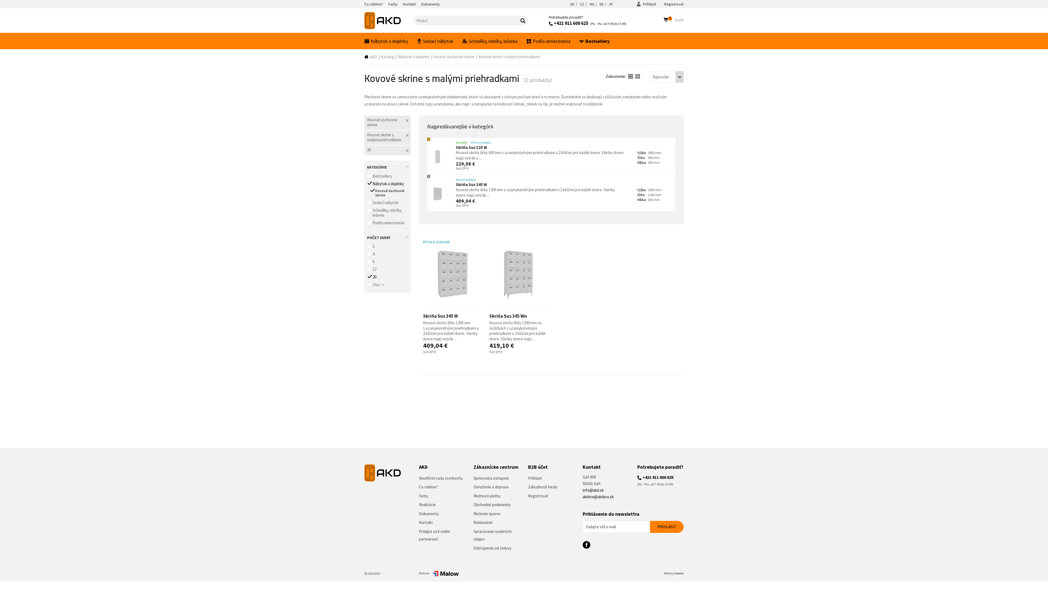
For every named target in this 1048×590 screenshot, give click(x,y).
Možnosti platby (487, 495)
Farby (423, 495)
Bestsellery (597, 41)
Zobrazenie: (616, 76)
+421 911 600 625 (570, 23)
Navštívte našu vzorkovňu (441, 478)
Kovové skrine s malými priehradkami (509, 56)
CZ (582, 4)
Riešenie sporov (487, 513)
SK (572, 4)
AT (611, 4)
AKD (373, 57)
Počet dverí (378, 237)
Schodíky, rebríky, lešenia (493, 41)
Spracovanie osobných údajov (493, 535)
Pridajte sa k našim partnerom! (434, 535)
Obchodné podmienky (492, 504)
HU (592, 4)
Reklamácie (483, 522)
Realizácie (427, 504)
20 (369, 149)
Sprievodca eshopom (491, 478)
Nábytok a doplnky (389, 41)
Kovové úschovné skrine (454, 56)
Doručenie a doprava (491, 486)
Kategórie (377, 167)
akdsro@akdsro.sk (598, 496)
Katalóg (387, 56)
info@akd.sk (593, 490)
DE (602, 4)
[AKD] (388, 20)
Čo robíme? (428, 486)
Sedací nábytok (438, 41)
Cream (679, 573)
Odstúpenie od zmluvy (492, 548)
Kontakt (426, 522)
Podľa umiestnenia (551, 41)
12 (374, 269)
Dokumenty (429, 513)
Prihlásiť (649, 4)
